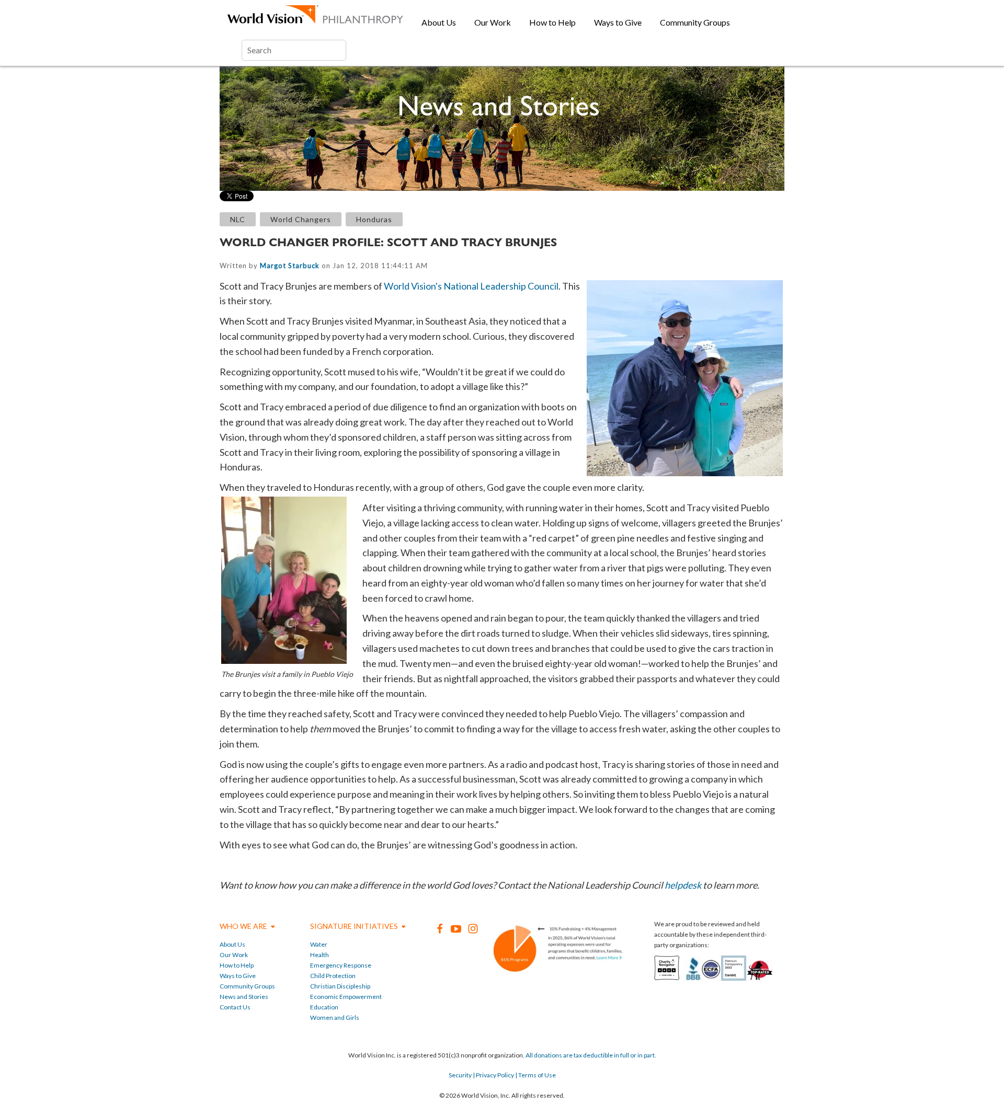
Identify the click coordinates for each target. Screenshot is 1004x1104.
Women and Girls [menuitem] (334, 1017)
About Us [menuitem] (438, 22)
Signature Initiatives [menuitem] (354, 926)
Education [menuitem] (324, 1007)
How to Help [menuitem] (552, 22)
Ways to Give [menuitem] (618, 22)
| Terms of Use (535, 1075)
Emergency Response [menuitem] (340, 965)
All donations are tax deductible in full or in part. (591, 1055)
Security (460, 1075)
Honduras (374, 219)
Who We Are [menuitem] (243, 926)
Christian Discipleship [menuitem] (340, 986)
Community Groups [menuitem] (695, 22)
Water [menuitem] (318, 944)
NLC (237, 219)
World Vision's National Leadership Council (471, 286)
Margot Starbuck (290, 265)
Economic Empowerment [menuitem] (346, 996)
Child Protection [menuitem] (333, 976)
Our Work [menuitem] (492, 22)
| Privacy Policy (493, 1075)
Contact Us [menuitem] (235, 1007)
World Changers (300, 219)
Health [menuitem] (319, 955)
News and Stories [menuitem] (244, 996)
